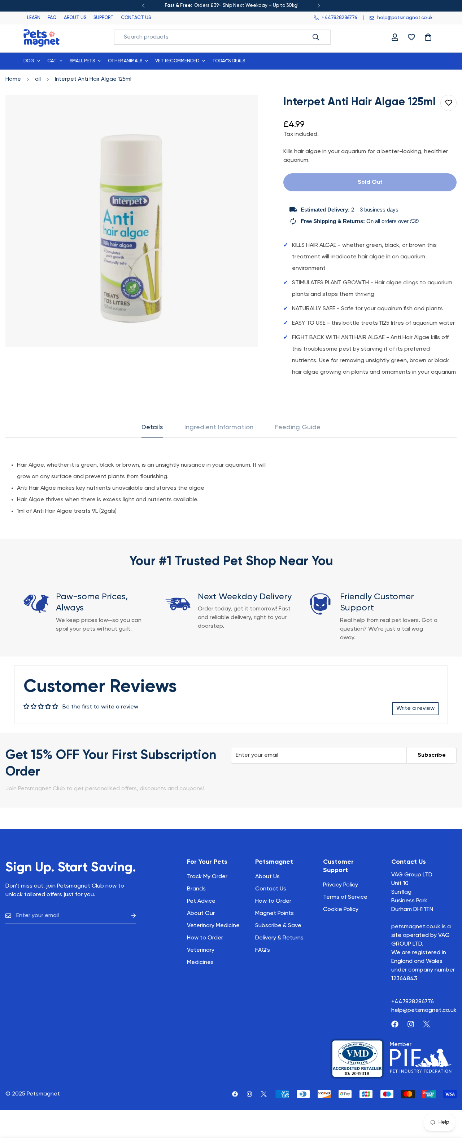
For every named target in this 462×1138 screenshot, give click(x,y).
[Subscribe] (127, 916)
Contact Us (270, 889)
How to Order (273, 901)
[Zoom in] (244, 110)
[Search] (315, 37)
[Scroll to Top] (448, 1098)
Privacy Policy (340, 885)
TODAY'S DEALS (228, 61)
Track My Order (207, 877)
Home (13, 79)
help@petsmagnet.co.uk (424, 1010)
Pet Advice (201, 901)
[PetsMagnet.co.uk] (41, 37)
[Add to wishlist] (448, 103)
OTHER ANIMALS (125, 61)
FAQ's (262, 950)
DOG (28, 61)
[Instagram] (410, 1024)
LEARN (33, 17)
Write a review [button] (415, 708)
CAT (52, 61)
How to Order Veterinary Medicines (205, 950)
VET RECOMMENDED (177, 61)
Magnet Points (274, 913)
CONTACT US (136, 17)
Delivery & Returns (279, 938)
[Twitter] (426, 1024)
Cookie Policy (340, 909)
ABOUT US (75, 17)
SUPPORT (103, 17)
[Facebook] (394, 1024)
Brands (196, 889)
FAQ (52, 17)
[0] (428, 37)
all (38, 79)
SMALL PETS (82, 61)
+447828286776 (412, 1002)
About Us (267, 877)
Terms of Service (345, 897)
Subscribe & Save (278, 926)
